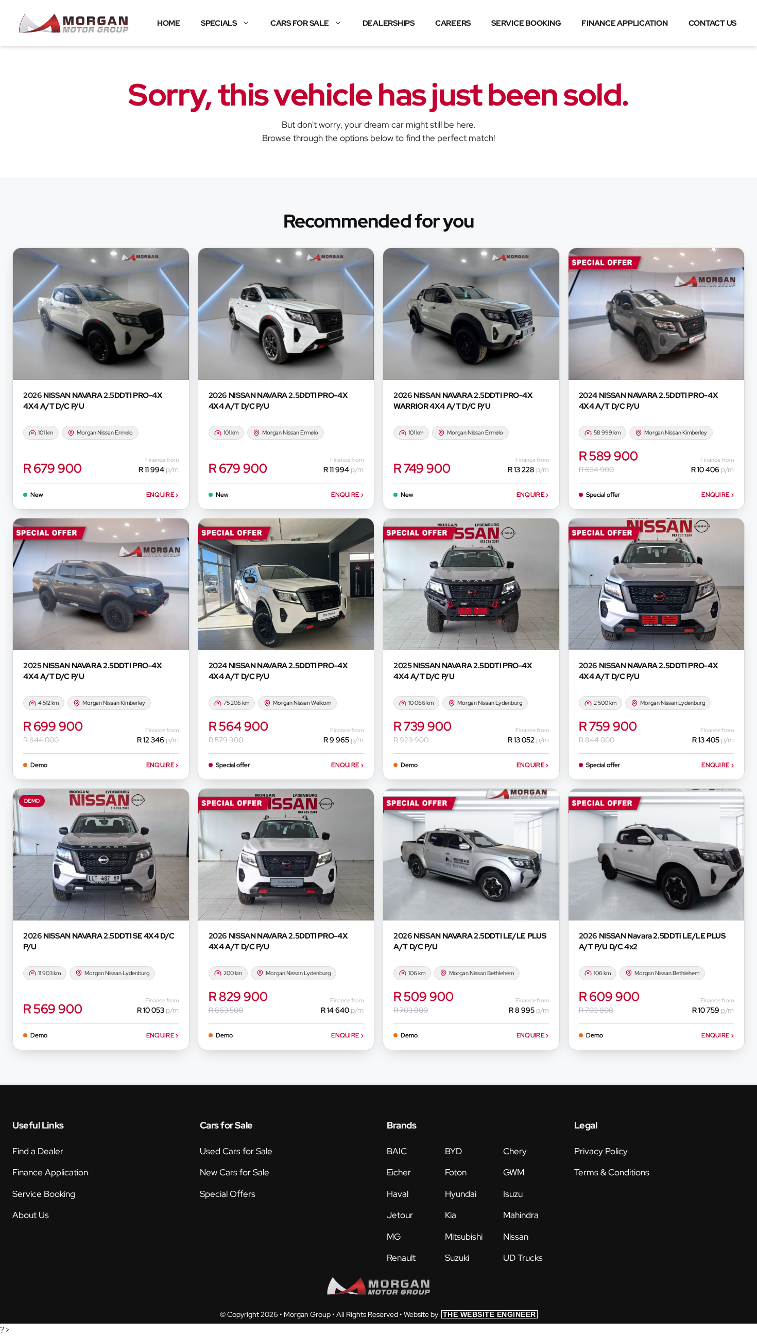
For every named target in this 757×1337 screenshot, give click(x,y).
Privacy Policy (601, 1151)
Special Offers (227, 1194)
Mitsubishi (464, 1236)
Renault (401, 1257)
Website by (470, 1314)
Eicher (399, 1172)
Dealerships (389, 23)
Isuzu (513, 1194)
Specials (219, 23)
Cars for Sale (299, 23)
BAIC (397, 1151)
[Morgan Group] (73, 23)
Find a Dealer (37, 1151)
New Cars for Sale (234, 1172)
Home (168, 23)
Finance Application (624, 23)
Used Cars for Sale (236, 1151)
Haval (397, 1194)
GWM (513, 1172)
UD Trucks (523, 1257)
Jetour (400, 1215)
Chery (515, 1151)
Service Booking (526, 23)
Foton (456, 1172)
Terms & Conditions (611, 1172)
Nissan (515, 1236)
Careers (453, 23)
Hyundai (460, 1194)
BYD (453, 1151)
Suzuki (457, 1257)
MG (394, 1236)
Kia (450, 1215)
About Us (30, 1215)
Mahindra (521, 1215)
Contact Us (713, 23)
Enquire (162, 495)
